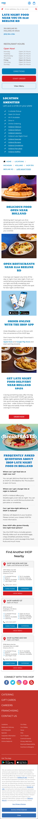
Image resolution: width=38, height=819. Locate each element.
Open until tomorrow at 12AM (17, 565)
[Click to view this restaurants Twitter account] (12, 682)
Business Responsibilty (27, 744)
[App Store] (22, 762)
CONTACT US (9, 716)
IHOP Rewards (6, 730)
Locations (19, 161)
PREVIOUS (2, 437)
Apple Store (8, 342)
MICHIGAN (7, 165)
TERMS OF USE (22, 777)
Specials (4, 733)
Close (19, 815)
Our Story (23, 724)
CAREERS (7, 705)
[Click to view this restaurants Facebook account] (6, 682)
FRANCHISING (9, 710)
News (22, 730)
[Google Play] (7, 762)
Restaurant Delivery (7, 727)
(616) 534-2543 (10, 585)
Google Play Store (23, 342)
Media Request (6, 738)
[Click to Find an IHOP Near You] (2, 9)
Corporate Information (8, 735)
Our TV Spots (24, 735)
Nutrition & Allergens (27, 747)
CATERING (7, 694)
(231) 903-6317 (10, 622)
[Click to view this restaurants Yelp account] (31, 682)
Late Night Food (23, 169)
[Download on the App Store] (14, 312)
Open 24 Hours (12, 602)
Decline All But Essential (19, 810)
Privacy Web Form (26, 741)
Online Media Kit (6, 741)
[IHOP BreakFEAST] (19, 437)
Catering (25, 589)
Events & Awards (25, 738)
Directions (19, 71)
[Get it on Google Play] (24, 312)
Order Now (19, 417)
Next (35, 437)
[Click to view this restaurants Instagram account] (19, 682)
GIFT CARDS (8, 699)
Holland (19, 165)
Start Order (19, 79)
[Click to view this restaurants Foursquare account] (25, 682)
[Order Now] (34, 3)
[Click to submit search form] (35, 9)
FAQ (21, 733)
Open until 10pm (13, 640)
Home (9, 161)
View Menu (19, 86)
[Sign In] (29, 3)
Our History (24, 727)
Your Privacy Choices (19, 804)
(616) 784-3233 (10, 659)
